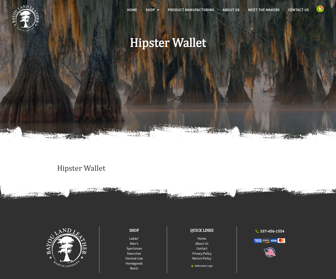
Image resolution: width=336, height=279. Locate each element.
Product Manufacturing (191, 9)
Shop (150, 9)
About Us (231, 9)
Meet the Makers (264, 9)
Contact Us (298, 9)
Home (132, 9)
